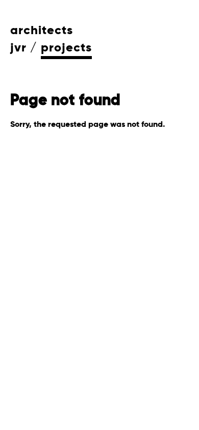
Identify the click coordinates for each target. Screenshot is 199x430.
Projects (66, 48)
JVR (18, 48)
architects (41, 30)
